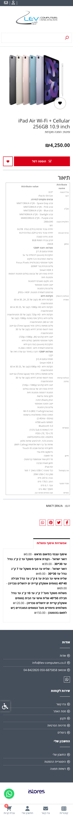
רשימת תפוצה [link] (58, 769)
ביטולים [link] (62, 732)
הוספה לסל (39, 161)
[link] (63, 810)
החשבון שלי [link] (59, 754)
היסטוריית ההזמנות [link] (55, 762)
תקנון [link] (63, 718)
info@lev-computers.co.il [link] (49, 663)
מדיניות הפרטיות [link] (56, 725)
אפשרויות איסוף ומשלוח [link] (52, 543)
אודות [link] (63, 655)
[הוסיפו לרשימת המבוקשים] (60, 103)
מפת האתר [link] (59, 711)
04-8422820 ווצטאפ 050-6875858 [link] (45, 670)
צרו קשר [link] (61, 704)
